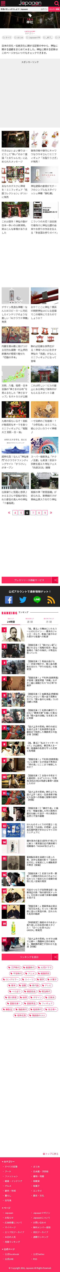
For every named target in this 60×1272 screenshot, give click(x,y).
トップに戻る (51, 1153)
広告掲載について (13, 1222)
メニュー (3, 3)
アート (8, 1171)
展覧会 (9, 1009)
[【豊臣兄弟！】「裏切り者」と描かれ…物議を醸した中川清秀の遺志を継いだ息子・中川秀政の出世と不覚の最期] (13, 814)
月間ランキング (12, 1241)
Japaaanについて (41, 1217)
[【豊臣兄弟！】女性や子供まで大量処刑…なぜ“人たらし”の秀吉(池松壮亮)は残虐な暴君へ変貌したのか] (13, 781)
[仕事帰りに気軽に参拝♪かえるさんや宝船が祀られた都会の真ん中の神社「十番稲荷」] (15, 481)
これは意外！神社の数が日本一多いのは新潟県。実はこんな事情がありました (14, 227)
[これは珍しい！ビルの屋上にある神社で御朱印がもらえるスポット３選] (44, 374)
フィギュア (47, 1003)
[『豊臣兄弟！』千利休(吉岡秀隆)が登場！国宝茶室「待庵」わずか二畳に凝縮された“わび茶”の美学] (13, 683)
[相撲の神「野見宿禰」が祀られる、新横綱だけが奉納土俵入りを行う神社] (44, 481)
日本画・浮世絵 (40, 1171)
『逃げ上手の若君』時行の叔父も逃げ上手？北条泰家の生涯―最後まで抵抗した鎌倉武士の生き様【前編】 (42, 730)
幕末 (13, 985)
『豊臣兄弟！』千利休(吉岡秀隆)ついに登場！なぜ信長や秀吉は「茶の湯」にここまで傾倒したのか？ (42, 763)
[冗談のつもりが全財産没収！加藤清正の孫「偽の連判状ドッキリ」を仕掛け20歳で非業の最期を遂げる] (13, 896)
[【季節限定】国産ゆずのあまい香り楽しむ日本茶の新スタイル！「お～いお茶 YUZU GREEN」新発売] (13, 928)
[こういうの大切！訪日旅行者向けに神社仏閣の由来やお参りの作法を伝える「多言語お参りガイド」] (44, 210)
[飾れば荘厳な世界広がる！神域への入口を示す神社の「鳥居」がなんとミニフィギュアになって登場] (44, 335)
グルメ (8, 1185)
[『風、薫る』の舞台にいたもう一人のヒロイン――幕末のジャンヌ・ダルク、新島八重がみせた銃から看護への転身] (13, 634)
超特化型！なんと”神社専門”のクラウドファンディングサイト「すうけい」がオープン (15, 462)
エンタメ (37, 1190)
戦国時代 (30, 967)
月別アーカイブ (40, 1232)
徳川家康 (12, 997)
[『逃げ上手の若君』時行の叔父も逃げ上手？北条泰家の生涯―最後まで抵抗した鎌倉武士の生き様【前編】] (13, 732)
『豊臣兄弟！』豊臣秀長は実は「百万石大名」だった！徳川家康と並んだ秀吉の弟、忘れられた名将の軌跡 (42, 909)
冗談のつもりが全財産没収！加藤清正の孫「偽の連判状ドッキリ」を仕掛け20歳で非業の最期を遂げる (42, 893)
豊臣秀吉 (31, 1003)
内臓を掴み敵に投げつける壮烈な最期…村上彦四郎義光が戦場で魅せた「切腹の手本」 (15, 351)
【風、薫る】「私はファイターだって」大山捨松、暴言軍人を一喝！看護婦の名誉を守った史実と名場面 (42, 746)
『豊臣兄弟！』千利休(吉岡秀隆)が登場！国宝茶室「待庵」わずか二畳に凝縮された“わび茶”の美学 (42, 681)
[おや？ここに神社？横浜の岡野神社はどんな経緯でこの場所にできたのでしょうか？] (44, 296)
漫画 (24, 985)
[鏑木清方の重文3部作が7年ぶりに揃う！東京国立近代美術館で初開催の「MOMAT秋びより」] (13, 847)
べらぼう (16, 991)
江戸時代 (15, 967)
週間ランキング (40, 1237)
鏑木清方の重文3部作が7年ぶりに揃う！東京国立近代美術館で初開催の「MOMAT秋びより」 (42, 843)
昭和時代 (37, 1009)
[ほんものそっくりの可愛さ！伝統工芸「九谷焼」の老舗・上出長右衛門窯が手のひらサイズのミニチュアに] (13, 830)
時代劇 (35, 985)
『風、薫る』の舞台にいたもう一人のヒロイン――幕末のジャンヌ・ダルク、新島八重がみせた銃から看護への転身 (42, 632)
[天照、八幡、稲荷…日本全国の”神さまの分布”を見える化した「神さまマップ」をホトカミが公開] (15, 374)
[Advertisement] (30, 95)
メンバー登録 (54, 9)
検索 (56, 3)
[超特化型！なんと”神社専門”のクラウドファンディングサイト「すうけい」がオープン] (15, 446)
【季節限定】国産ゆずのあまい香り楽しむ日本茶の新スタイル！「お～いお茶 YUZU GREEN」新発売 (42, 926)
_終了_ (49, 37)
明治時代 (46, 991)
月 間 (49, 621)
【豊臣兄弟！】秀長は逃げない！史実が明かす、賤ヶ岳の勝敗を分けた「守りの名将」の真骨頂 (42, 665)
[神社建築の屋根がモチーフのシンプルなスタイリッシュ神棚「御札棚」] (44, 175)
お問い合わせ (39, 1222)
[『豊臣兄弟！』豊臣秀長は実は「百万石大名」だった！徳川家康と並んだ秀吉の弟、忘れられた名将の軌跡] (13, 912)
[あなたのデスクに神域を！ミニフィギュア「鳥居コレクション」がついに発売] (15, 175)
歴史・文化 (38, 1195)
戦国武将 (45, 973)
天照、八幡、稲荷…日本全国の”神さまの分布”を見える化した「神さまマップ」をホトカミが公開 (15, 391)
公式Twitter (23, 600)
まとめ (20, 37)
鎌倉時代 (22, 1009)
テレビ (48, 985)
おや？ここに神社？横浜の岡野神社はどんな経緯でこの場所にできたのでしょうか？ (43, 312)
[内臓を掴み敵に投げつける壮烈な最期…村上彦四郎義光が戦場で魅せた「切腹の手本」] (15, 335)
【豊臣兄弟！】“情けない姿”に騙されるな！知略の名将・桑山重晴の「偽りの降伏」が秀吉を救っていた (42, 648)
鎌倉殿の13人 (38, 1015)
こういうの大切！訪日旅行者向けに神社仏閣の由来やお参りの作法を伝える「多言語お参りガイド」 (45, 227)
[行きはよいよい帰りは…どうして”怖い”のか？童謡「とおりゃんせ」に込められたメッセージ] (15, 140)
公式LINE (37, 600)
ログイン (44, 9)
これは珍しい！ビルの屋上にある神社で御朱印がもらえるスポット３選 (43, 389)
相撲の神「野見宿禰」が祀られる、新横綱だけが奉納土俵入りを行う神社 (43, 495)
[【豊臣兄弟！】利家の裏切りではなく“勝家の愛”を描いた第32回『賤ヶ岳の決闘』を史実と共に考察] (13, 716)
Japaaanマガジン (41, 1212)
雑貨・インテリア (13, 1181)
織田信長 (31, 991)
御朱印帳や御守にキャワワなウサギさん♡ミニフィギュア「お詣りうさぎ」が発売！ (44, 156)
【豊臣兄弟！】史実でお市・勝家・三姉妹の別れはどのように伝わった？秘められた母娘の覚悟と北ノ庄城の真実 (42, 877)
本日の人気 (10, 1237)
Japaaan (30, 3)
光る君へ (52, 1009)
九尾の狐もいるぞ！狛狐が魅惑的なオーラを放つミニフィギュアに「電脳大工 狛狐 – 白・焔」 (14, 426)
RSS (51, 600)
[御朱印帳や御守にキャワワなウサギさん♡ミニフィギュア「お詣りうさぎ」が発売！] (44, 140)
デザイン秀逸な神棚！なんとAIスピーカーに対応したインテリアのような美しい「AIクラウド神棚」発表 (15, 314)
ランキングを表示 (29, 957)
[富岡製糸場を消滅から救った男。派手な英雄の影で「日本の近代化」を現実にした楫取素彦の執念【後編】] (13, 863)
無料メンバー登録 (41, 1227)
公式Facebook (8, 600)
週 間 (30, 621)
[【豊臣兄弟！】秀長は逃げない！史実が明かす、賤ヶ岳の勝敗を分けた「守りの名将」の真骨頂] (13, 667)
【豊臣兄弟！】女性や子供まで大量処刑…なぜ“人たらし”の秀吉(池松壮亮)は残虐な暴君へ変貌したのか (42, 779)
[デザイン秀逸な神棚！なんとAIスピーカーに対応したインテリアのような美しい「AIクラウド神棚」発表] (15, 296)
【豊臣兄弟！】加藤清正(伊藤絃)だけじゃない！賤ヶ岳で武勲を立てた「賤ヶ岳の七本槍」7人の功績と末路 (42, 697)
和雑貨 (36, 1181)
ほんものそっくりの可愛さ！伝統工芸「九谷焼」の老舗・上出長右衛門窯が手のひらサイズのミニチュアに (42, 828)
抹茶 (25, 997)
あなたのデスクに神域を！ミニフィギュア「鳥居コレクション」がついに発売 (14, 191)
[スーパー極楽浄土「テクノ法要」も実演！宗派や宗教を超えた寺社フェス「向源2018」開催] (44, 446)
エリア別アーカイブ (14, 1232)
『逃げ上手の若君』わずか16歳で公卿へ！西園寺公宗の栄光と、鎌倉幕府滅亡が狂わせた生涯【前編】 (42, 942)
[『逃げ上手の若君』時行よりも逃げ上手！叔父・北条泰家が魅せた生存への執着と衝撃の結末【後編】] (13, 798)
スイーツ (29, 979)
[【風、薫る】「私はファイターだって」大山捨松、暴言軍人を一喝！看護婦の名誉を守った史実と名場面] (13, 749)
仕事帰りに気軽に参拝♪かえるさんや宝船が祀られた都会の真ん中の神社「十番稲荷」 (14, 497)
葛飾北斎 (21, 1015)
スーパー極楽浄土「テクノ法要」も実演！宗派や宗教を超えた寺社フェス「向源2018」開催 (43, 462)
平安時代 (17, 973)
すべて (8, 37)
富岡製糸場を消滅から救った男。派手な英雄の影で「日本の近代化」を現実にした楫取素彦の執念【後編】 (42, 860)
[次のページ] (51, 512)
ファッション (11, 1176)
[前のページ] (9, 512)
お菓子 (53, 979)
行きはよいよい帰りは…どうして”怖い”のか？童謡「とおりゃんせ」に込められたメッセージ (15, 156)
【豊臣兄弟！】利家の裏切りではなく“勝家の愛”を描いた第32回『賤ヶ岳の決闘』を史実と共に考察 (42, 714)
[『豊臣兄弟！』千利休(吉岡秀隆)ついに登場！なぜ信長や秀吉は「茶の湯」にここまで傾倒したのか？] (13, 765)
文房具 (51, 997)
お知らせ (9, 1217)
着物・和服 (38, 1176)
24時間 (11, 621)
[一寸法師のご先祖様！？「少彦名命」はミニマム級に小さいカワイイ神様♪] (44, 410)
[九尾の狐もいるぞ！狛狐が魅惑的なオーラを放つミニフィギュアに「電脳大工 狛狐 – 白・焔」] (15, 410)
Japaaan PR (34, 37)
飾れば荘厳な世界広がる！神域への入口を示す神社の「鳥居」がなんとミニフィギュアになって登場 (43, 353)
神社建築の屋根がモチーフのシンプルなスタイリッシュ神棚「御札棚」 (43, 189)
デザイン (37, 997)
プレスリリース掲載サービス (29, 580)
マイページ (10, 1227)
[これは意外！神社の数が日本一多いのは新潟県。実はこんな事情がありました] (15, 210)
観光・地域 (10, 1190)
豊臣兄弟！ (15, 1003)
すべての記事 (11, 1166)
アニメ (31, 973)
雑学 (42, 979)
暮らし (8, 1195)
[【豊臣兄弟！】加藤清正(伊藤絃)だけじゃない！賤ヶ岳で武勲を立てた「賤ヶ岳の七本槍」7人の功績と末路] (13, 700)
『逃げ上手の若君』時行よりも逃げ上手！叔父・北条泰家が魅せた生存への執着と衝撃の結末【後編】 (42, 795)
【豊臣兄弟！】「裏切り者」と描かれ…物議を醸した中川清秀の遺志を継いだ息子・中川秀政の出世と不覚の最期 (42, 811)
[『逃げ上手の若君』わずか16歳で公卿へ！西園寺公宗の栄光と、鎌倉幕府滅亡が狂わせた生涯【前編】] (13, 945)
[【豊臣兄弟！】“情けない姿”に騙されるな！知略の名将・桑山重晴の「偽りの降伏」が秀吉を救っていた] (13, 651)
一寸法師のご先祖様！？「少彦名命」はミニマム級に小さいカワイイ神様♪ (43, 426)
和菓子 (36, 1185)
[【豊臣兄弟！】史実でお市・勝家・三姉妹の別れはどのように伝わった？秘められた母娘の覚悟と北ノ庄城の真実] (13, 879)
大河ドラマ (46, 967)
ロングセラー (12, 979)
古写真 (8, 1200)
